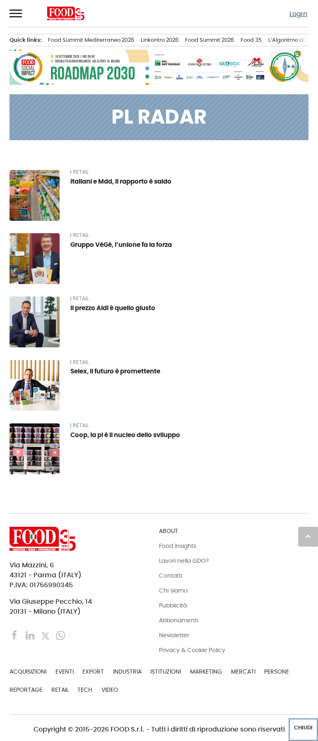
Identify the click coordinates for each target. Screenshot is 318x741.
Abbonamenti (178, 620)
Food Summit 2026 (209, 39)
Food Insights (177, 546)
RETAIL (81, 172)
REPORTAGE (26, 690)
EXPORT (93, 671)
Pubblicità (173, 605)
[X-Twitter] (46, 634)
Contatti (170, 575)
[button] (16, 13)
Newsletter (174, 635)
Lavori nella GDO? (184, 561)
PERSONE (276, 671)
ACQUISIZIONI (28, 671)
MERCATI (243, 671)
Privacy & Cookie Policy (192, 650)
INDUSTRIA (127, 671)
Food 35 (251, 39)
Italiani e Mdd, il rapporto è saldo (120, 181)
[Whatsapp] (60, 634)
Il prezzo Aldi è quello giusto (112, 308)
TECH (84, 690)
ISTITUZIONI (165, 671)
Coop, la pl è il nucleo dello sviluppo (125, 434)
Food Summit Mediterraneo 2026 (91, 39)
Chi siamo (173, 590)
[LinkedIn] (31, 634)
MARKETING (206, 671)
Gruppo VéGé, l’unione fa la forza (121, 244)
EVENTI (64, 671)
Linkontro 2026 (159, 39)
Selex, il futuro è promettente (115, 371)
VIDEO (109, 690)
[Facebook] (16, 634)
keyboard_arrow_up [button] (308, 536)
